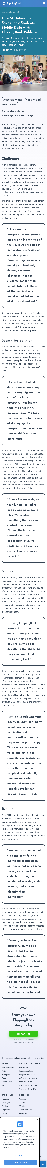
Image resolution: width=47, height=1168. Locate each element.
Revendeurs (24, 1113)
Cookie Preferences (21, 1156)
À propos (22, 1099)
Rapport (5, 1117)
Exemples (6, 1075)
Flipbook (5, 1099)
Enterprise (6, 1078)
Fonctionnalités (8, 1067)
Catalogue (6, 1103)
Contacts (22, 1103)
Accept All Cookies (21, 1162)
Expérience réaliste (26, 1071)
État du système (25, 1110)
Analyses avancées (27, 1075)
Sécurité (22, 1106)
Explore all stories (10, 12)
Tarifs (4, 1071)
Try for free (23, 1033)
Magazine (6, 1110)
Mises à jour (7, 1082)
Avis (3, 1085)
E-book (5, 1113)
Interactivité (23, 1067)
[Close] (37, 1119)
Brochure (5, 1106)
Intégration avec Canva (28, 1078)
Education (20, 50)
